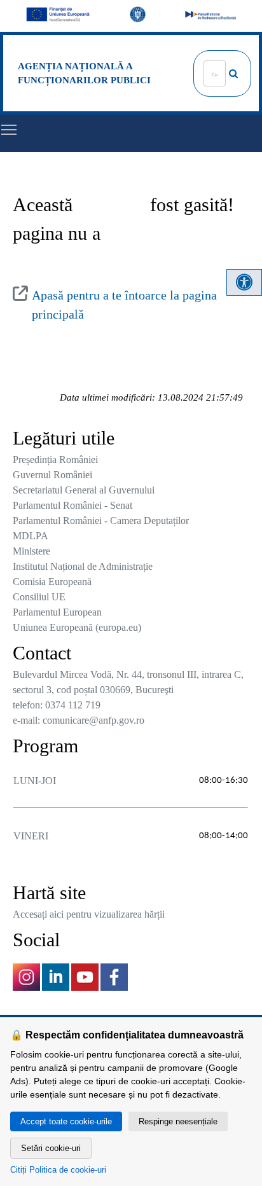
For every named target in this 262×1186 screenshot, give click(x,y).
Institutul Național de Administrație (83, 566)
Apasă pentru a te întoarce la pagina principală (124, 304)
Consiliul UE (39, 596)
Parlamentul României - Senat (72, 505)
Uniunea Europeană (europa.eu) (77, 627)
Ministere (31, 551)
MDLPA (30, 535)
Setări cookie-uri (51, 1148)
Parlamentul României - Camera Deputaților (101, 520)
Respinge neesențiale (178, 1121)
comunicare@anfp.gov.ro (93, 720)
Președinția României (55, 459)
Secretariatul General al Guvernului (84, 490)
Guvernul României (52, 474)
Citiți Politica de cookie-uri (58, 1170)
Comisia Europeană (52, 581)
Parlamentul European (57, 612)
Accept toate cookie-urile (66, 1121)
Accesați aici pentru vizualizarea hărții (89, 914)
